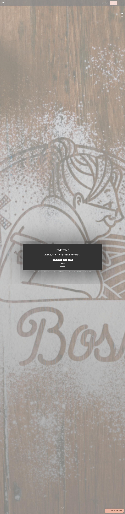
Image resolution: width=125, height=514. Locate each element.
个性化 (70, 259)
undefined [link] (62, 266)
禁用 (65, 259)
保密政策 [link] (63, 263)
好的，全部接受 (57, 259)
